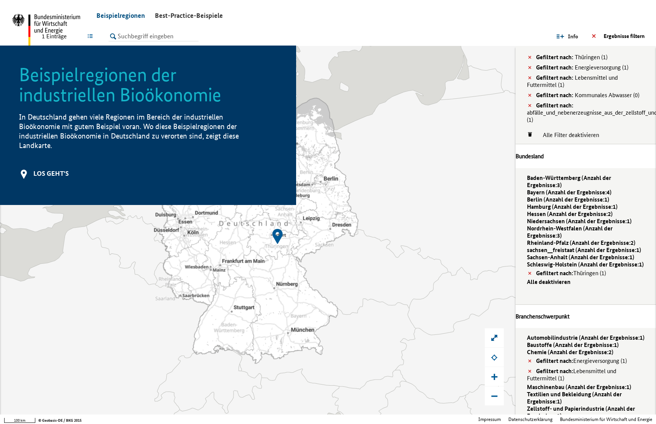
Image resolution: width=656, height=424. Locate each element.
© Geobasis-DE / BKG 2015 (60, 420)
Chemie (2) (570, 352)
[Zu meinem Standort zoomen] (494, 357)
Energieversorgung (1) (582, 67)
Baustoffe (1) (573, 344)
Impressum (489, 419)
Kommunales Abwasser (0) (587, 95)
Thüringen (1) (571, 57)
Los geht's (51, 173)
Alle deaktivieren (549, 281)
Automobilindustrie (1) (586, 337)
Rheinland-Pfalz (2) (581, 242)
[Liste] (92, 36)
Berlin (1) (568, 199)
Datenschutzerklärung (530, 419)
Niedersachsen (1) (579, 221)
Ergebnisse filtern (624, 36)
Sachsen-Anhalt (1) (580, 257)
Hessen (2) (570, 214)
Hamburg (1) (572, 206)
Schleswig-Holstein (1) (585, 264)
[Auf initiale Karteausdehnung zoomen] (494, 337)
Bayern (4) (569, 192)
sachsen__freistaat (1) (584, 250)
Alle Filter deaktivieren (567, 135)
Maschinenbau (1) (579, 387)
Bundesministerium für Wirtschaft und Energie (606, 419)
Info (573, 36)
